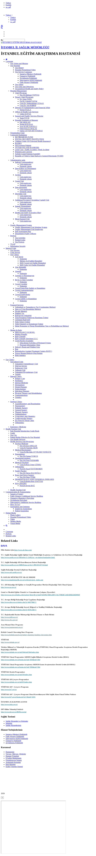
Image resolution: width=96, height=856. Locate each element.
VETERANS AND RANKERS (27, 148)
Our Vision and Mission (19, 64)
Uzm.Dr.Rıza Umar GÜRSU (30, 465)
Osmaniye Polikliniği (27, 76)
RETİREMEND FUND (24, 137)
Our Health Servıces (17, 439)
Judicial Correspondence (24, 162)
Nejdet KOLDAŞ (26, 124)
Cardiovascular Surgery (23, 418)
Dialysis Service (21, 366)
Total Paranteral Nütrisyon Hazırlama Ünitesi (31, 318)
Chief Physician (21, 93)
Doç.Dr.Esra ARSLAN (28, 446)
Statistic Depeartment (23, 206)
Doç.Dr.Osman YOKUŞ (29, 456)
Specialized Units (16, 362)
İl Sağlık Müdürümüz (13, 758)
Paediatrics (19, 381)
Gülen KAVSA (25, 114)
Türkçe (8, 3)
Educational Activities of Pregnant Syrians (35, 343)
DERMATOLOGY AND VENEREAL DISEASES (34, 479)
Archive (18, 175)
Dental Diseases (21, 387)
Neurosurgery (20, 406)
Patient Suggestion (22, 511)
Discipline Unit (20, 194)
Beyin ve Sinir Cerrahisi (24, 280)
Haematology (20, 454)
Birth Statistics (20, 355)
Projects (13, 236)
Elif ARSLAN (25, 122)
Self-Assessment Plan (23, 232)
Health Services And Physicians (22, 442)
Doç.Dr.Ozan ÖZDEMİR (29, 460)
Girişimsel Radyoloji (22, 320)
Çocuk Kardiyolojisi (22, 295)
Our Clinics (14, 255)
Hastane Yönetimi (12, 756)
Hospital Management (18, 91)
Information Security (18, 246)
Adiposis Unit (20, 370)
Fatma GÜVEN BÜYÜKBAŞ (31, 131)
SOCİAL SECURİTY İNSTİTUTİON (29, 139)
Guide (12, 433)
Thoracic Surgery (21, 412)
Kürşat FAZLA (25, 110)
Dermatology (20, 385)
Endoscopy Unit (21, 368)
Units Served (15, 253)
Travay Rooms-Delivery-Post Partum (28, 353)
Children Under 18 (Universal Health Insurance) (33, 141)
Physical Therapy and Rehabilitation (28, 393)
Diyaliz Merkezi (21, 311)
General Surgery (21, 410)
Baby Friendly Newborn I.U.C (26, 339)
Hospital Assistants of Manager (26, 120)
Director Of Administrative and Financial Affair (32, 108)
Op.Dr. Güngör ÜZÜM (28, 101)
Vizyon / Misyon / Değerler (16, 754)
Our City (13, 435)
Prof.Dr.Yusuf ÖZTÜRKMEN (31, 469)
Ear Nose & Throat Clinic (24, 421)
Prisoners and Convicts (23, 152)
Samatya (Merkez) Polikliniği (30, 74)
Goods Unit (19, 181)
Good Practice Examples (24, 341)
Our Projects (19, 242)
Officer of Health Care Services (26, 112)
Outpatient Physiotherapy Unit (26, 372)
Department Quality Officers (25, 234)
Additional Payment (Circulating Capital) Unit (32, 200)
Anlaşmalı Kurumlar (13, 762)
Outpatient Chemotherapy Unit (26, 364)
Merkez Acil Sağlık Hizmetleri (31, 261)
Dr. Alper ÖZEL (26, 99)
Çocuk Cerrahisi (21, 284)
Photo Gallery (15, 515)
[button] (9, 15)
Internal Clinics (16, 376)
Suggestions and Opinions (20, 507)
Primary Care (20, 379)
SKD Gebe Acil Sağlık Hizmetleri (32, 265)
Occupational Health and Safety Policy (29, 89)
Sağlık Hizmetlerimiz (13, 725)
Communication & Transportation (18, 492)
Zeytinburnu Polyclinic (18, 500)
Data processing (21, 187)
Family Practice (20, 471)
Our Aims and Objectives (24, 87)
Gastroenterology (21, 395)
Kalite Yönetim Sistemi (14, 767)
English (8, 5)
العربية (8, 7)
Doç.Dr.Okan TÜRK (27, 477)
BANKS (18, 143)
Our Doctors (15, 250)
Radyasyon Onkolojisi (23, 316)
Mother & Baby (16, 330)
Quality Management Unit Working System (31, 227)
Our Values (19, 85)
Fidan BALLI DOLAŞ (28, 129)
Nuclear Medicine (21, 444)
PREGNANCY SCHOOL (25, 332)
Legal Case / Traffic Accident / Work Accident (32, 150)
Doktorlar (23, 259)
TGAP (12, 244)
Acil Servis (19, 257)
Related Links (20, 240)
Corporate (9, 61)
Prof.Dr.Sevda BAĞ (27, 486)
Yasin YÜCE (24, 118)
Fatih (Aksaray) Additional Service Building (26, 496)
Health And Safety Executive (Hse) (28, 213)
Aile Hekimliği (20, 267)
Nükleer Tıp (19, 313)
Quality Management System (21, 225)
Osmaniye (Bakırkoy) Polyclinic (22, 498)
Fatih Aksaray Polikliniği (29, 82)
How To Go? (15, 505)
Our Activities (20, 238)
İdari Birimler (11, 764)
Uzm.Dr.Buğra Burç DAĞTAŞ (31, 481)
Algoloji (18, 271)
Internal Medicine (21, 383)
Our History (19, 68)
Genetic (18, 374)
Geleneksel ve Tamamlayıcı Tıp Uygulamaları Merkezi (35, 307)
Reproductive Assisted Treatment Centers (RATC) (33, 351)
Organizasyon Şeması (14, 760)
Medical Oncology (22, 463)
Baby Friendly (20, 337)
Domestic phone (26, 166)
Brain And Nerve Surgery (24, 475)
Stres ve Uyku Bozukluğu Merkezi (28, 309)
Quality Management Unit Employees (29, 229)
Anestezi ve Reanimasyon (24, 276)
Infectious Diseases (22, 391)
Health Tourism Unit (13, 429)
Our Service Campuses (23, 72)
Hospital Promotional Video (25, 70)
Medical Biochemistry (23, 450)
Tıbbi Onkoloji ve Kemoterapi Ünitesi (29, 324)
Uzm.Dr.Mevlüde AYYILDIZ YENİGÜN (35, 452)
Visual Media (15, 523)
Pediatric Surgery (21, 408)
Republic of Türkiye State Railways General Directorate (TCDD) (39, 156)
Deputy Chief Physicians (24, 97)
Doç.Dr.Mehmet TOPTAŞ (29, 95)
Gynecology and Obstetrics (25, 416)
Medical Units (11, 248)
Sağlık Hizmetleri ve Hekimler (17, 721)
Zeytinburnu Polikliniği (28, 78)
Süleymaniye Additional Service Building (25, 502)
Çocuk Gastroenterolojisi (24, 290)
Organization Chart (17, 133)
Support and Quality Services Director (29, 116)
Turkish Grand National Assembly (27, 154)
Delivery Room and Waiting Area (27, 347)
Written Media (15, 521)
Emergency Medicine (18, 427)
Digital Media (11, 513)
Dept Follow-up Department (25, 169)
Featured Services (16, 305)
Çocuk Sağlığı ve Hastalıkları (26, 299)
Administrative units (17, 160)
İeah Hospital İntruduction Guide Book (24, 431)
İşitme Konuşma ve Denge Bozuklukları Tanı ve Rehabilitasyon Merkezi (42, 326)
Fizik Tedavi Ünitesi (22, 322)
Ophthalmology (21, 414)
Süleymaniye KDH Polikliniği (31, 80)
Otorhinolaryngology (23, 458)
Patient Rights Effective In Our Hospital (25, 437)
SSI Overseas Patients (23, 145)
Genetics (18, 397)
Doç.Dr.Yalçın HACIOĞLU (30, 473)
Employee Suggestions (23, 509)
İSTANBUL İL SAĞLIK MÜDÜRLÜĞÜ (25, 47)
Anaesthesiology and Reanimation (27, 404)
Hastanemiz (10, 752)
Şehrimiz (9, 723)
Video (12, 519)
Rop (16, 349)
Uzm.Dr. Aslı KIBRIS (28, 106)
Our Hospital (15, 66)
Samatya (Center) (16, 494)
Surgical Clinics (16, 402)
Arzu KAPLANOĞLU (28, 127)
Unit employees (25, 164)
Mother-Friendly (21, 334)
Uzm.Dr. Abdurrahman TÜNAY (32, 103)
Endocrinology (20, 389)
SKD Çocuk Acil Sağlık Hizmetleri (33, 263)
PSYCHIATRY (21, 484)
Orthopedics (19, 423)
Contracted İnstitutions (18, 135)
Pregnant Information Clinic (30, 345)
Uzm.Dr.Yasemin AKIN (29, 448)
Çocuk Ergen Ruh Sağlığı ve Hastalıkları (30, 288)
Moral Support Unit (22, 219)
